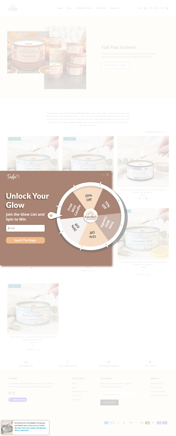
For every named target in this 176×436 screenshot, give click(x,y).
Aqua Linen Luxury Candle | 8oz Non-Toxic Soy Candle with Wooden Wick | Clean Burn (30, 428)
